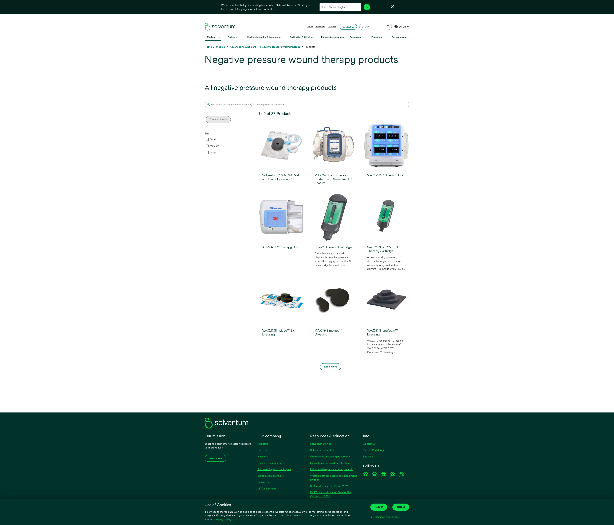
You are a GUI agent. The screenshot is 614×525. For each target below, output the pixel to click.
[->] (367, 7)
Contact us (369, 443)
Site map (368, 456)
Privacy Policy (223, 519)
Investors (320, 26)
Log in (310, 26)
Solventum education (322, 450)
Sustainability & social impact (274, 469)
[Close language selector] (392, 6)
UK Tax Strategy (266, 488)
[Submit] (388, 27)
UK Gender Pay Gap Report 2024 (329, 486)
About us (262, 443)
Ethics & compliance (269, 475)
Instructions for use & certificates (329, 462)
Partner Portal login (374, 450)
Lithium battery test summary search (331, 469)
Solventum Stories (320, 443)
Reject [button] (401, 506)
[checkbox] (207, 139)
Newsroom (263, 482)
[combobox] (375, 27)
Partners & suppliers (269, 462)
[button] (384, 517)
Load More (330, 366)
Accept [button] (378, 506)
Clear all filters (218, 119)
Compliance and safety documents (330, 456)
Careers (332, 26)
